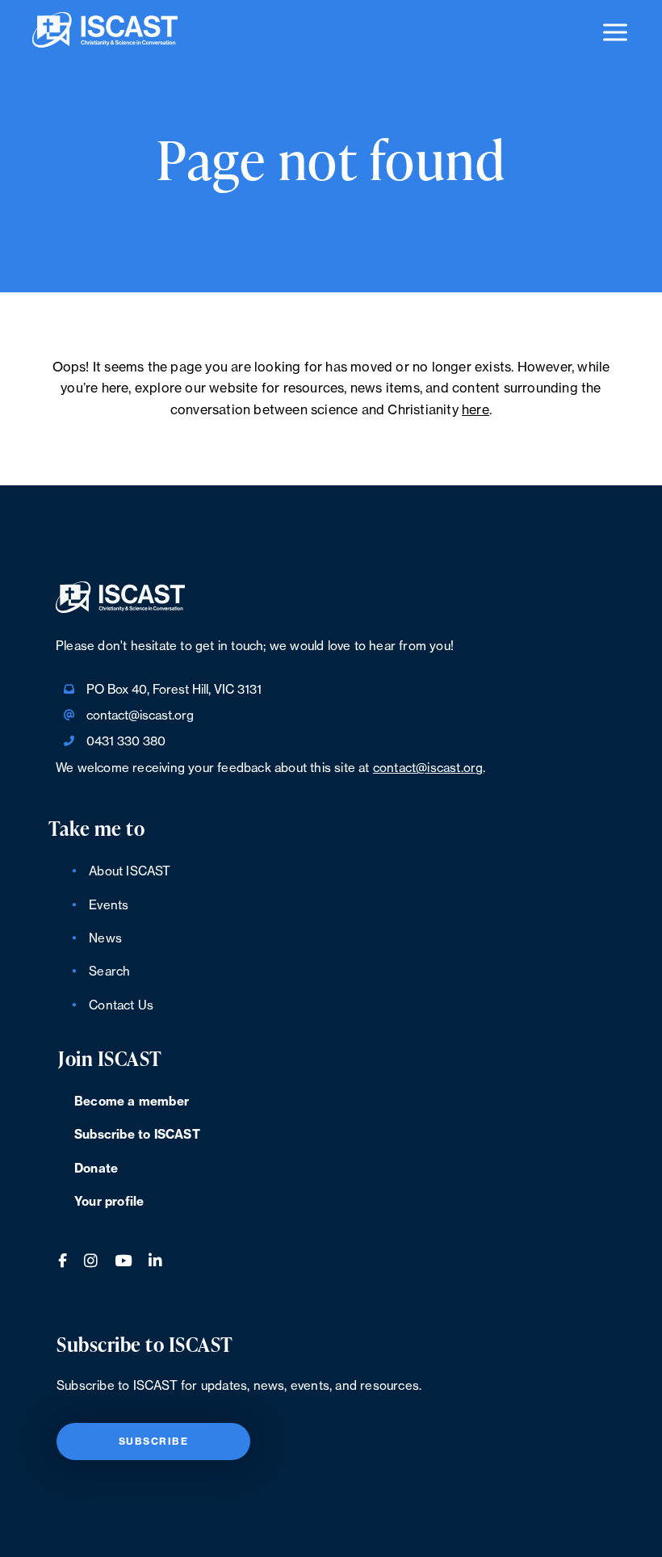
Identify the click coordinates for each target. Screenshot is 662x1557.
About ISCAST (129, 872)
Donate (96, 1169)
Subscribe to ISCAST (137, 1135)
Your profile (109, 1202)
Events (108, 906)
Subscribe (154, 1441)
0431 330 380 (126, 742)
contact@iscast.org (140, 716)
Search (109, 972)
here (475, 410)
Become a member (131, 1102)
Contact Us (121, 1006)
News (105, 939)
